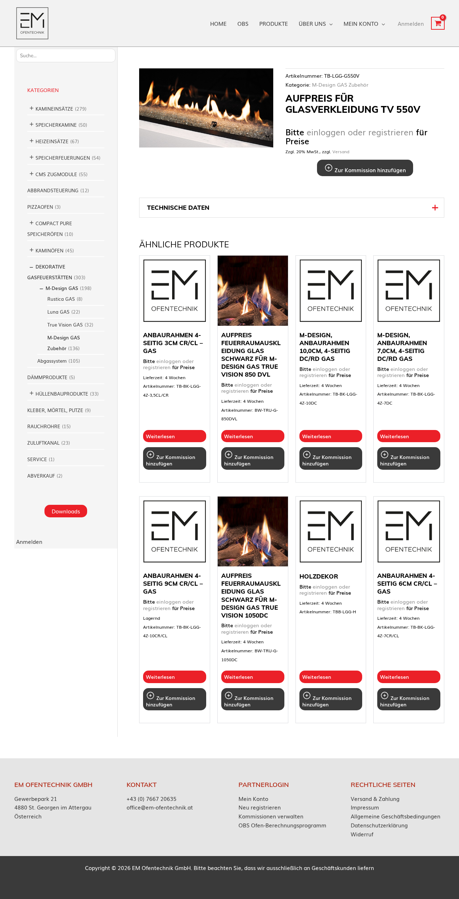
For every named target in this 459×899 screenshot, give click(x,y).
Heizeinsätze (52, 141)
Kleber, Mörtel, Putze (55, 410)
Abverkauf (41, 475)
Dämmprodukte (47, 377)
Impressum (365, 807)
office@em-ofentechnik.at (160, 807)
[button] (329, 23)
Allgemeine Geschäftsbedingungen (395, 816)
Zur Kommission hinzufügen (369, 170)
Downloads (66, 511)
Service (37, 459)
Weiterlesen (160, 436)
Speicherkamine (56, 124)
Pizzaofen (40, 206)
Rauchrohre (43, 426)
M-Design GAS (62, 288)
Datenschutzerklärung (379, 825)
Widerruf (362, 834)
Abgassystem (52, 360)
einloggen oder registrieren (360, 132)
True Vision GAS (65, 324)
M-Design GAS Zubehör (340, 84)
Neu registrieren (259, 807)
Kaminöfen (49, 250)
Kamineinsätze (54, 108)
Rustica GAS (61, 298)
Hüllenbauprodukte (62, 393)
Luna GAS (58, 311)
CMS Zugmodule (56, 174)
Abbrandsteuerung (53, 190)
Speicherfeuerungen (63, 157)
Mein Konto (253, 798)
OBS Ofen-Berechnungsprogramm (282, 825)
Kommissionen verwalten (270, 816)
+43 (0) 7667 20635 (151, 798)
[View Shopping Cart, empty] (438, 23)
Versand (340, 151)
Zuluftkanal (43, 442)
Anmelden (29, 541)
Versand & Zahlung (375, 798)
